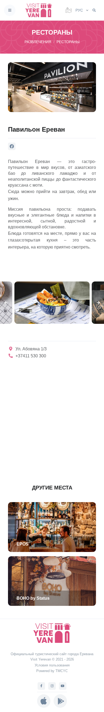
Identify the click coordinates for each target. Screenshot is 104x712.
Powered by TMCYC (52, 671)
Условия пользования (52, 665)
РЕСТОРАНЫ (68, 42)
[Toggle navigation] (9, 10)
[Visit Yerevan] (40, 10)
